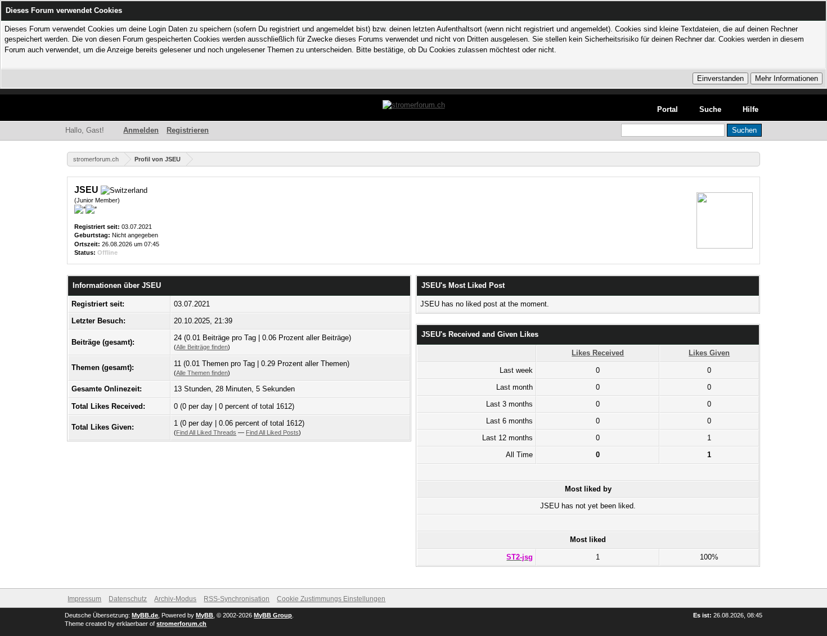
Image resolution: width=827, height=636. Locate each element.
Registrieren (188, 130)
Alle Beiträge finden (202, 347)
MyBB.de (145, 615)
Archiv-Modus (175, 599)
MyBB (204, 615)
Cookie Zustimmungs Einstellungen (331, 599)
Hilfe (750, 109)
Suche (710, 109)
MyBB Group (273, 615)
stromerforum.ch (96, 159)
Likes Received (598, 353)
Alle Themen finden (202, 372)
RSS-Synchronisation (236, 599)
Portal (667, 109)
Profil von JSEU (157, 159)
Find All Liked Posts (272, 432)
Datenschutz (128, 599)
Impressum (84, 599)
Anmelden (141, 130)
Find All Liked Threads (206, 432)
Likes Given (709, 353)
